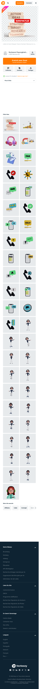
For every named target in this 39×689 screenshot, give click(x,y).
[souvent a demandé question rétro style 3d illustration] (11, 258)
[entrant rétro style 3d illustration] (11, 308)
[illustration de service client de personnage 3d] (11, 542)
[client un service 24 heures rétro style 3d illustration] (11, 508)
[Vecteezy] (3, 3)
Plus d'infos (8, 80)
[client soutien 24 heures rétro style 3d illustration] (11, 442)
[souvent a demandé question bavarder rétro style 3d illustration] (11, 208)
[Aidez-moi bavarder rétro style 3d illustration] (11, 341)
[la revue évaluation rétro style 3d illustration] (11, 275)
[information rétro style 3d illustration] (11, 458)
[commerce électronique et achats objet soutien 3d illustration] (11, 158)
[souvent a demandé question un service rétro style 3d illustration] (11, 492)
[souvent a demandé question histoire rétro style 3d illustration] (11, 392)
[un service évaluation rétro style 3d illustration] (11, 291)
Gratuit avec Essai (19, 61)
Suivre (32, 54)
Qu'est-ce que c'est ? (22, 76)
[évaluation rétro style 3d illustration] (11, 525)
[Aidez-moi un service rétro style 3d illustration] (11, 408)
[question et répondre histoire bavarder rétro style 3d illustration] (11, 475)
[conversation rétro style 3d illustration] (11, 375)
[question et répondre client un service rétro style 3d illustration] (11, 325)
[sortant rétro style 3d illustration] (11, 225)
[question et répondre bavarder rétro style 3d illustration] (11, 425)
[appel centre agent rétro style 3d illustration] (11, 358)
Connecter (29, 3)
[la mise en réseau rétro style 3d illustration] (11, 241)
